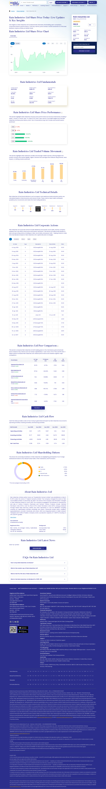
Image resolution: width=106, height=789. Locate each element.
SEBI (46, 659)
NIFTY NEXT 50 (75, 606)
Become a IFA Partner (71, 636)
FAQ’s (48, 640)
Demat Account (59, 644)
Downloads (62, 664)
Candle (17, 43)
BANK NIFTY (54, 606)
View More (37, 408)
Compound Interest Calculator (71, 612)
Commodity (49, 646)
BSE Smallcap (61, 606)
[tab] (44, 43)
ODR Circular (79, 664)
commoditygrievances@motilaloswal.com (20, 733)
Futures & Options (68, 644)
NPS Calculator (64, 617)
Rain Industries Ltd (16, 370)
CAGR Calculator (56, 614)
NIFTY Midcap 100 (83, 606)
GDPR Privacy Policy (54, 664)
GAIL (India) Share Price (86, 625)
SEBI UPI (91, 2)
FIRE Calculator (85, 617)
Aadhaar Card (51, 655)
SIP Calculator (43, 612)
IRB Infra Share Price (58, 627)
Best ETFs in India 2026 (51, 651)
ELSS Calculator (81, 616)
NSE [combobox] (90, 25)
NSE (43, 659)
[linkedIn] (18, 622)
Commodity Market (52, 602)
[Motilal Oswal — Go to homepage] (14, 4)
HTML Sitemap (48, 666)
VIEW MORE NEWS (37, 548)
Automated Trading (75, 646)
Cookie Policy (83, 659)
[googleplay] (23, 631)
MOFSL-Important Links (58, 659)
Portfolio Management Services (57, 597)
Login (50, 2)
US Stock (86, 644)
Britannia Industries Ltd (85, 627)
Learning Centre (54, 632)
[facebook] (10, 622)
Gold (41, 646)
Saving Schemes (60, 655)
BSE (41, 659)
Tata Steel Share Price (57, 625)
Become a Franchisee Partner (57, 636)
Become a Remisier (82, 636)
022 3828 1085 (13, 602)
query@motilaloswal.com (16, 601)
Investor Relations (69, 659)
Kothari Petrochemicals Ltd (18, 393)
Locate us (52, 640)
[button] (21, 2)
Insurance (46, 599)
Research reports (44, 632)
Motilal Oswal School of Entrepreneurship (69, 632)
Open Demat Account (78, 2)
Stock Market (50, 644)
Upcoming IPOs (44, 595)
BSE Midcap (68, 606)
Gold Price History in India (65, 649)
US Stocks (84, 595)
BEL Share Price (61, 629)
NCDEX (49, 659)
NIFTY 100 (91, 606)
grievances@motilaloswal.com (44, 717)
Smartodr (68, 664)
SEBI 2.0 (73, 664)
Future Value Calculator (52, 616)
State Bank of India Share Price (72, 625)
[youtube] (15, 622)
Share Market (43, 602)
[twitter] (13, 622)
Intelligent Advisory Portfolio (74, 595)
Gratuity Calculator (64, 616)
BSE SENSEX (48, 606)
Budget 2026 (43, 644)
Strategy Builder (69, 621)
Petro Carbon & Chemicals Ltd (19, 388)
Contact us (43, 640)
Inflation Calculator (55, 617)
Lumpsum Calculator (45, 614)
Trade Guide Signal (52, 621)
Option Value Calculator (75, 617)
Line (12, 43)
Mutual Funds (52, 595)
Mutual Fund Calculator (67, 614)
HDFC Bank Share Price (45, 625)
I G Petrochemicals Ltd (17, 376)
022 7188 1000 (13, 612)
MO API (60, 621)
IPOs (75, 644)
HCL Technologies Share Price (71, 627)
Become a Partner (61, 2)
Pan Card (45, 655)
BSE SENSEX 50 (46, 608)
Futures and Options (63, 602)
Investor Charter (44, 664)
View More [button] (13, 517)
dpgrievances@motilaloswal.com (64, 717)
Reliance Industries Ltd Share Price (48, 629)
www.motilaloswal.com (15, 786)
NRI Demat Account (61, 595)
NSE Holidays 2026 (44, 649)
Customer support (60, 640)
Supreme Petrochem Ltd (17, 364)
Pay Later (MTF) (78, 597)
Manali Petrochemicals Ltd (18, 382)
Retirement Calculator (85, 612)
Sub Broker (92, 644)
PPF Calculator (73, 616)
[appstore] (23, 627)
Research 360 (43, 621)
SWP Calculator (85, 614)
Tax (41, 655)
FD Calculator (51, 612)
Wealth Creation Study (64, 661)
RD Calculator (59, 612)
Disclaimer (77, 659)
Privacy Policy (86, 664)
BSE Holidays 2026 (54, 649)
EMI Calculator (77, 614)
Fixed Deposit (69, 597)
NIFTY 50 (42, 606)
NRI (44, 646)
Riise (63, 621)
